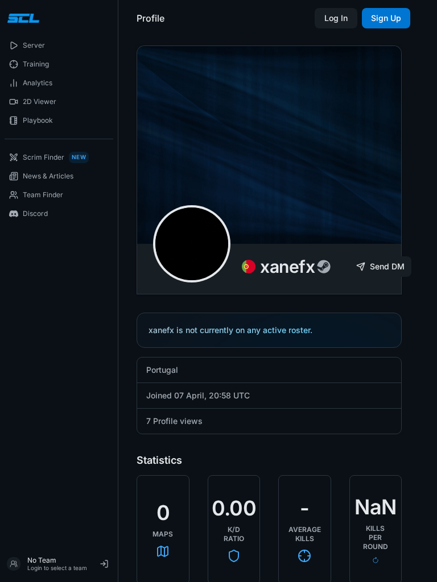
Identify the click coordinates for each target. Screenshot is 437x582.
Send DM (387, 266)
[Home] (22, 18)
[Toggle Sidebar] (117, 291)
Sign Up (386, 18)
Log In (336, 18)
